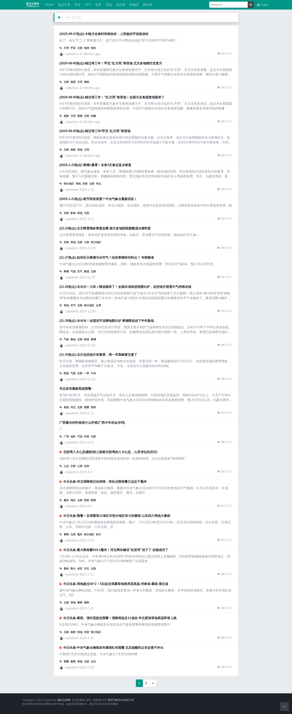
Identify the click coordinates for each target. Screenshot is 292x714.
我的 (93, 47)
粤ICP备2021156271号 (121, 700)
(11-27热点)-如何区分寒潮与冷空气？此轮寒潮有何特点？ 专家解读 (106, 257)
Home (49, 4)
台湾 (98, 305)
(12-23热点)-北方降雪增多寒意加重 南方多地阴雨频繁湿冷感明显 (105, 228)
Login (263, 4)
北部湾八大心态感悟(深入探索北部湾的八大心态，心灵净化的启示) (110, 452)
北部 (78, 17)
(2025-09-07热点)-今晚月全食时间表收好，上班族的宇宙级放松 (104, 34)
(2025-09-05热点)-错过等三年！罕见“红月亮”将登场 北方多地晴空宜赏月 (110, 63)
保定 (79, 568)
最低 (73, 339)
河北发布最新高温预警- (75, 388)
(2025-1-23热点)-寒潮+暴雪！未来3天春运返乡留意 (95, 165)
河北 (73, 407)
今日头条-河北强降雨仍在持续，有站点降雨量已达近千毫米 (105, 481)
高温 (66, 407)
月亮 (66, 47)
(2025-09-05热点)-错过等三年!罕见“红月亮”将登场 (95, 131)
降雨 (93, 500)
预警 (86, 407)
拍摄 (93, 115)
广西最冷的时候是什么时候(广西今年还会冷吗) (92, 422)
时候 (86, 436)
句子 (87, 4)
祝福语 (134, 4)
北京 (93, 661)
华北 (98, 183)
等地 (79, 149)
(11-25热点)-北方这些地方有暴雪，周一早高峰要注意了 (98, 354)
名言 (98, 4)
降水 (73, 568)
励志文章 (64, 4)
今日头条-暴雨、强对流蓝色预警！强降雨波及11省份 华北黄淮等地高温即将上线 (120, 618)
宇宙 (73, 47)
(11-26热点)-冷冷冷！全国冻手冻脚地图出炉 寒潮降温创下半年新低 (106, 320)
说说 (108, 4)
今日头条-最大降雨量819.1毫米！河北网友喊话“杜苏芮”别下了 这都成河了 (115, 550)
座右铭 (147, 4)
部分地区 (69, 183)
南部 (86, 81)
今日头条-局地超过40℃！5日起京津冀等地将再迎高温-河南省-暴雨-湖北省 (115, 583)
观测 (79, 115)
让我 (79, 466)
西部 (93, 407)
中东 (93, 373)
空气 (79, 271)
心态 (66, 466)
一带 (86, 373)
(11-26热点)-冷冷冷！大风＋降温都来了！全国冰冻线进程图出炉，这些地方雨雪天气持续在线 (125, 286)
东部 (85, 183)
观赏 (73, 81)
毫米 (66, 500)
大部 (86, 242)
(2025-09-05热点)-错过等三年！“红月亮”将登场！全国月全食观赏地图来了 (111, 97)
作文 (77, 4)
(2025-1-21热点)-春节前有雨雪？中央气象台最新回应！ (98, 199)
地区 (73, 436)
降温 (86, 271)
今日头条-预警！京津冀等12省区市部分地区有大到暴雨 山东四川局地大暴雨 (116, 515)
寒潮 (66, 271)
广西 (66, 436)
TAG (68, 17)
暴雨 (66, 534)
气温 (73, 271)
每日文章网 (64, 700)
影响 (73, 213)
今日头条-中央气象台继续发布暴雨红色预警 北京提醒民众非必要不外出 (113, 647)
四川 (98, 534)
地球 (86, 47)
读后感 (120, 4)
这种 (86, 466)
